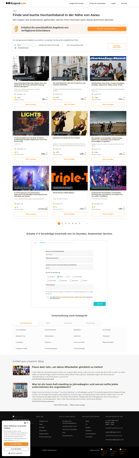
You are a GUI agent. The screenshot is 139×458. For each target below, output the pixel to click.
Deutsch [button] (124, 3)
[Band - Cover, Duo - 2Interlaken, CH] (31, 123)
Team (41, 424)
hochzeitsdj (106, 330)
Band (61, 277)
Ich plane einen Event (69, 426)
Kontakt (41, 427)
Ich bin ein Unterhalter (97, 3)
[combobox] (25, 423)
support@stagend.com (113, 432)
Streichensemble (50, 330)
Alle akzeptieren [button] (16, 444)
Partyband (106, 336)
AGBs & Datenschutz (49, 450)
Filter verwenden (117, 46)
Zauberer (64, 280)
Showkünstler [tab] (90, 323)
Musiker (52, 277)
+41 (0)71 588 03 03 (111, 420)
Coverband (19, 342)
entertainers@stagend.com (114, 440)
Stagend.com (43, 421)
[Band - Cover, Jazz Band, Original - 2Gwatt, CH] (69, 178)
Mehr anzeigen (30, 104)
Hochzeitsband (21, 330)
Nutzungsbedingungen (66, 297)
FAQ (63, 432)
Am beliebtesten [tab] (26, 323)
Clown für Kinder (79, 342)
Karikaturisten (49, 336)
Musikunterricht (67, 436)
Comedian (89, 437)
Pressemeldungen (45, 437)
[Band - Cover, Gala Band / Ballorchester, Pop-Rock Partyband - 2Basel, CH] (31, 178)
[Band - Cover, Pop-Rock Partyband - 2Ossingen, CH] (108, 178)
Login (113, 3)
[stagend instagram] (114, 452)
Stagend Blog (43, 434)
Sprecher (75, 280)
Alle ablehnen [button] (16, 449)
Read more (18, 440)
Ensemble (52, 280)
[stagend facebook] (104, 452)
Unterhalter (78, 277)
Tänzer (85, 280)
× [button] (27, 422)
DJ (69, 277)
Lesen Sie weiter (37, 379)
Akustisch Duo (20, 336)
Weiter (100, 304)
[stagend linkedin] (123, 451)
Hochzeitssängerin (51, 348)
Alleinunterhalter (108, 342)
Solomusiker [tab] (68, 323)
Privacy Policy (82, 297)
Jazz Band (77, 330)
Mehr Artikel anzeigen (61, 405)
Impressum (43, 430)
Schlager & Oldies (21, 348)
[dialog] (16, 438)
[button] (16, 453)
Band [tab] (48, 323)
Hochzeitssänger (79, 348)
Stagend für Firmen (76, 3)
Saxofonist (77, 336)
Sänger (88, 427)
